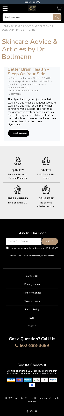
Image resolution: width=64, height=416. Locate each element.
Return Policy (32, 309)
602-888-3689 (34, 345)
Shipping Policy (32, 301)
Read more (18, 133)
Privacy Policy (32, 251)
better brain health (40, 81)
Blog (32, 317)
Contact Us (32, 276)
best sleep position (18, 81)
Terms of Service (32, 292)
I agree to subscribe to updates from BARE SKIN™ (33, 250)
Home (5, 26)
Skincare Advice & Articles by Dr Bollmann (30, 49)
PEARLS (32, 326)
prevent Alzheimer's (18, 87)
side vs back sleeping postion (23, 90)
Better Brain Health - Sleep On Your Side (28, 71)
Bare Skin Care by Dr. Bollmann (31, 398)
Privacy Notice (32, 284)
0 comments (15, 94)
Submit (49, 241)
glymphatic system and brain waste (26, 84)
